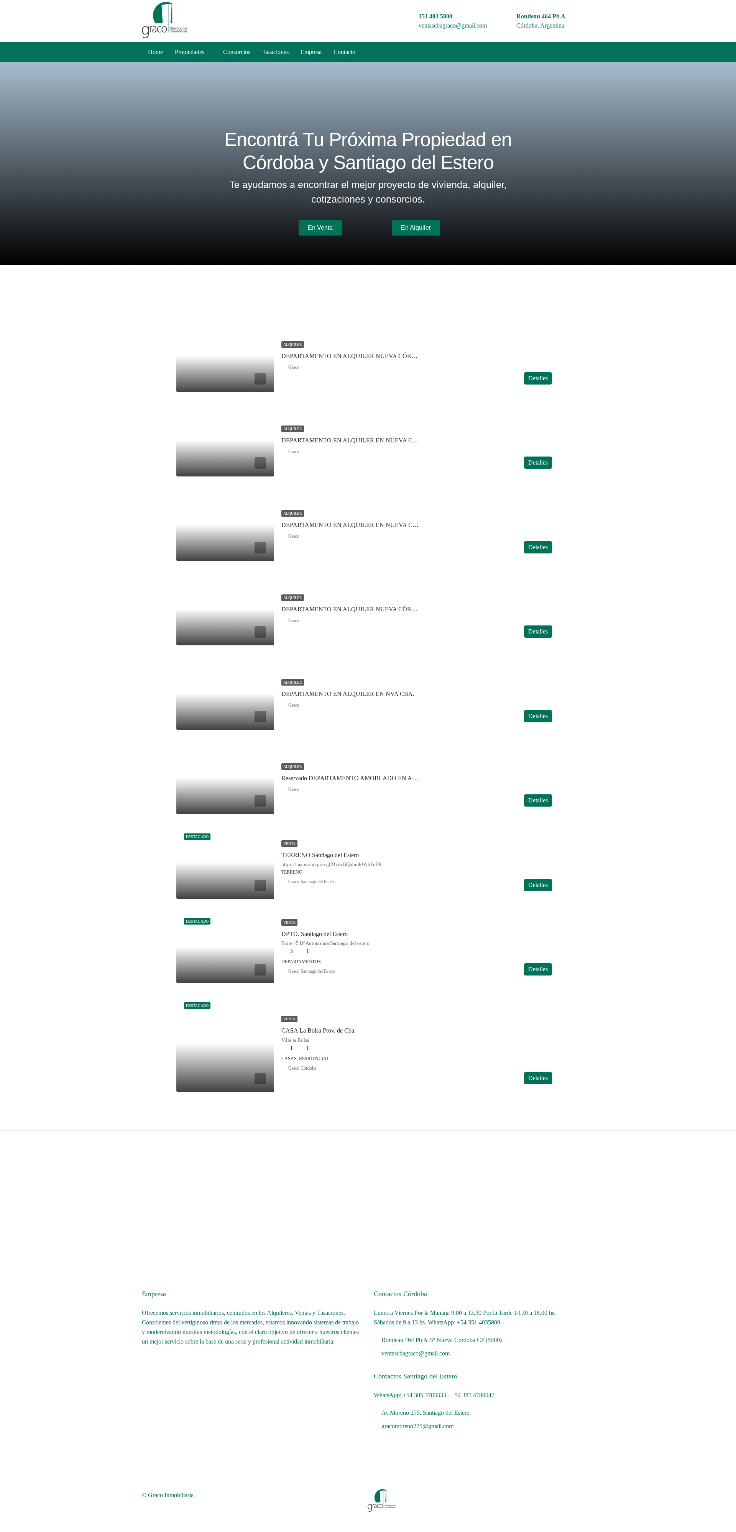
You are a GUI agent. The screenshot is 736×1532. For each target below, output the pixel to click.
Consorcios (236, 52)
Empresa (311, 52)
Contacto (344, 52)
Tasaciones (275, 52)
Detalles (538, 378)
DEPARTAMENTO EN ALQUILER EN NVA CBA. (347, 694)
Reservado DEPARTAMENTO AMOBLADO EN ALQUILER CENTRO (373, 778)
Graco (293, 367)
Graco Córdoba (302, 1068)
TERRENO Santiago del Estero (320, 855)
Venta (289, 843)
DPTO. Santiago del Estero (314, 934)
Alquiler (292, 344)
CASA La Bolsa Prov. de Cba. (318, 1030)
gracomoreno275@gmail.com (417, 1426)
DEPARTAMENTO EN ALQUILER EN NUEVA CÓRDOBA (360, 525)
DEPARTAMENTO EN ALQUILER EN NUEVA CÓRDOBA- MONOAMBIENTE (387, 440)
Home (155, 52)
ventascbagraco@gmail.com (453, 25)
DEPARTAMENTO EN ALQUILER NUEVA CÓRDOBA (355, 356)
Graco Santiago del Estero (311, 881)
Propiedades (189, 52)
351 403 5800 (435, 16)
